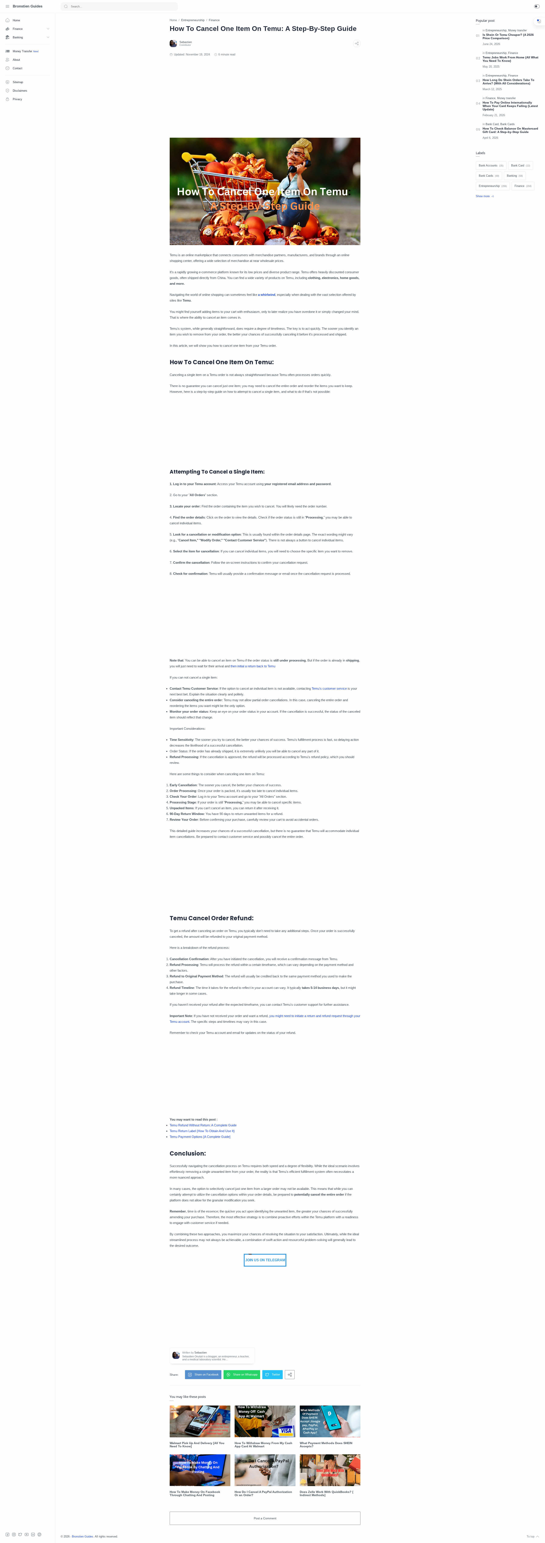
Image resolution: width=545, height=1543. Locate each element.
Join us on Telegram (265, 1260)
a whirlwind (266, 294)
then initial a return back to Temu (253, 666)
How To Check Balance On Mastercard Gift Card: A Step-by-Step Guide (510, 130)
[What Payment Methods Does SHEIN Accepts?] (330, 1421)
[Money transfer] (517, 30)
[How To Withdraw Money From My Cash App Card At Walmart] (265, 1421)
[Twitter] (20, 1534)
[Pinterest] (39, 1534)
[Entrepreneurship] (496, 30)
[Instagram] (14, 1534)
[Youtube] (26, 1534)
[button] (537, 6)
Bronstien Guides (27, 6)
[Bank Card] (492, 124)
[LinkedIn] (33, 1534)
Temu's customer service (329, 688)
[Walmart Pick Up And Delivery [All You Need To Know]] (200, 1421)
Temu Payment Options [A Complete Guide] (200, 1136)
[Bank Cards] (507, 124)
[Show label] (485, 196)
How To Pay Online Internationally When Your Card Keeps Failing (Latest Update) (510, 106)
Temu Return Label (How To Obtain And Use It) (202, 1131)
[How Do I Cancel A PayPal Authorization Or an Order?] (265, 1470)
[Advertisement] (265, 97)
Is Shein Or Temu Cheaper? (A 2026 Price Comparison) (508, 36)
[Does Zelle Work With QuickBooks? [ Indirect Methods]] (330, 1470)
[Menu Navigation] (7, 6)
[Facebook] (7, 1534)
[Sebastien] (185, 42)
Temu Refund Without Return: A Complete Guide (203, 1125)
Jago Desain (146, 1536)
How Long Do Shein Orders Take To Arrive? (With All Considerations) (508, 81)
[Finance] (513, 53)
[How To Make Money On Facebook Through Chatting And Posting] (200, 1470)
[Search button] (66, 6)
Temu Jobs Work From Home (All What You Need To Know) (510, 59)
